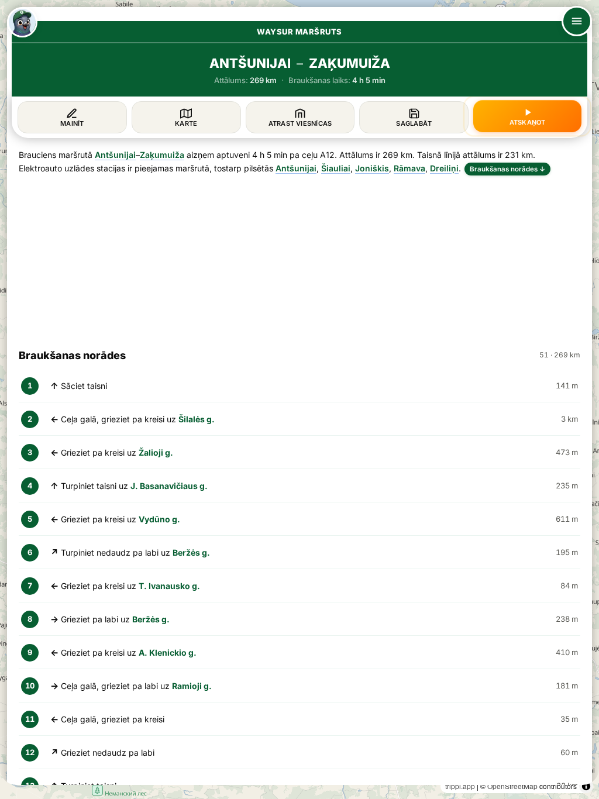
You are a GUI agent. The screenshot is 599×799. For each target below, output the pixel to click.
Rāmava (409, 168)
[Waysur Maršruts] (22, 22)
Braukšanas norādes (507, 169)
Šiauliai (335, 168)
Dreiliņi (444, 168)
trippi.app (460, 786)
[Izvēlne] (577, 21)
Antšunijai (115, 155)
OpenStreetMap (512, 786)
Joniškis (372, 168)
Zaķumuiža (162, 155)
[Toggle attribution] (586, 786)
